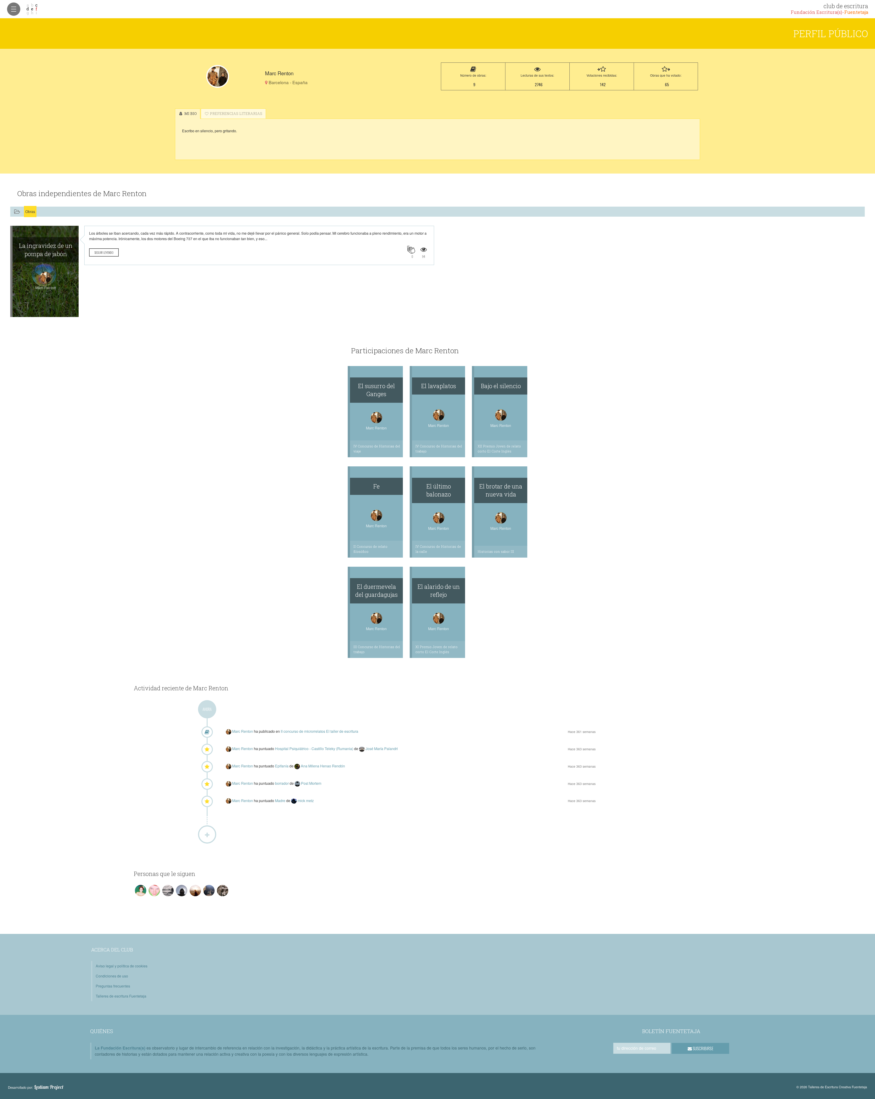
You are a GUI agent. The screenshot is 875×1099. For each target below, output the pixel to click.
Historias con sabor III (496, 551)
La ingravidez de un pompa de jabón (45, 250)
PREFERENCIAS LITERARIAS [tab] (235, 113)
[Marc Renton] (217, 76)
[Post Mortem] (298, 783)
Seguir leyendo (103, 252)
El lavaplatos (438, 386)
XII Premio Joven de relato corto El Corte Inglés (499, 448)
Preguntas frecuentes (113, 986)
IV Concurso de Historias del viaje (376, 448)
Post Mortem (311, 783)
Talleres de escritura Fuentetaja (121, 996)
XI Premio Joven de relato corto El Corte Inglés (436, 649)
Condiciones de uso (112, 976)
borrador (282, 783)
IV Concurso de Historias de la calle (438, 549)
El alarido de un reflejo (438, 591)
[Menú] (14, 9)
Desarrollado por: (35, 1087)
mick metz (306, 800)
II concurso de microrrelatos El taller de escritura (319, 731)
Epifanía (282, 766)
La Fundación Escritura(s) (120, 1048)
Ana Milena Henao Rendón (323, 766)
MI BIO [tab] (190, 113)
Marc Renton (243, 731)
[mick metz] (294, 800)
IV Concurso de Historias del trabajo (438, 448)
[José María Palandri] (362, 748)
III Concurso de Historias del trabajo (376, 649)
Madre (280, 800)
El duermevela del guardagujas (376, 591)
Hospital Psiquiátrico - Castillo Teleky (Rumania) (314, 748)
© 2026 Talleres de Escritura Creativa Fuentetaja (831, 1086)
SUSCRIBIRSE (702, 1048)
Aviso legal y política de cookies (121, 966)
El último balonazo (438, 490)
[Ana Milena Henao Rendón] (297, 766)
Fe (376, 486)
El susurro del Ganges (376, 390)
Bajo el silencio (501, 386)
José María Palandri (381, 748)
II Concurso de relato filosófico (370, 549)
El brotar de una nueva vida (500, 490)
